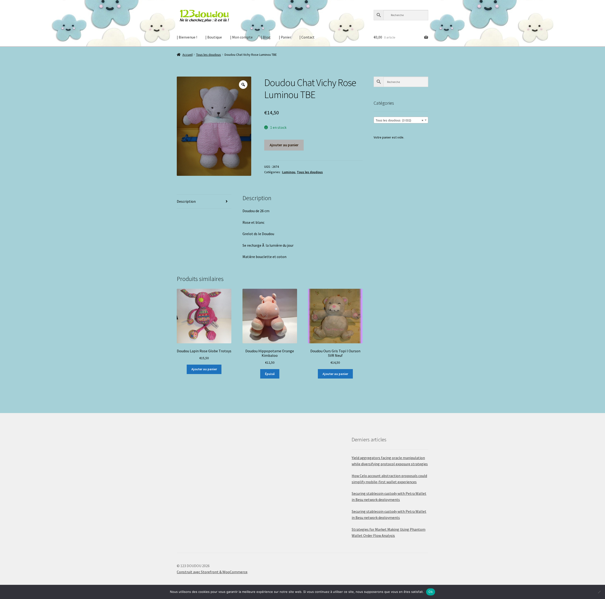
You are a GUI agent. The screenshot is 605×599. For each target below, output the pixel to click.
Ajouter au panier (284, 144)
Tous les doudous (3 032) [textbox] (399, 120)
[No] (599, 592)
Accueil (187, 54)
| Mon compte (241, 37)
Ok (430, 592)
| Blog (266, 37)
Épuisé (270, 374)
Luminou (288, 172)
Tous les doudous (208, 54)
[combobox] (401, 120)
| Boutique (213, 37)
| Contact (307, 37)
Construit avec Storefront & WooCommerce (212, 571)
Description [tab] (186, 201)
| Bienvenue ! (187, 37)
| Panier (285, 37)
